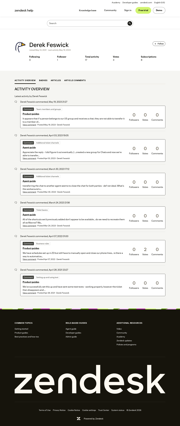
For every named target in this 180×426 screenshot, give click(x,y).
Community (110, 10)
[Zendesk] (90, 379)
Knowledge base (87, 10)
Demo (159, 10)
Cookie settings (89, 410)
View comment (29, 124)
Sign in (127, 10)
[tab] (25, 80)
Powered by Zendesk (93, 419)
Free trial (143, 10)
